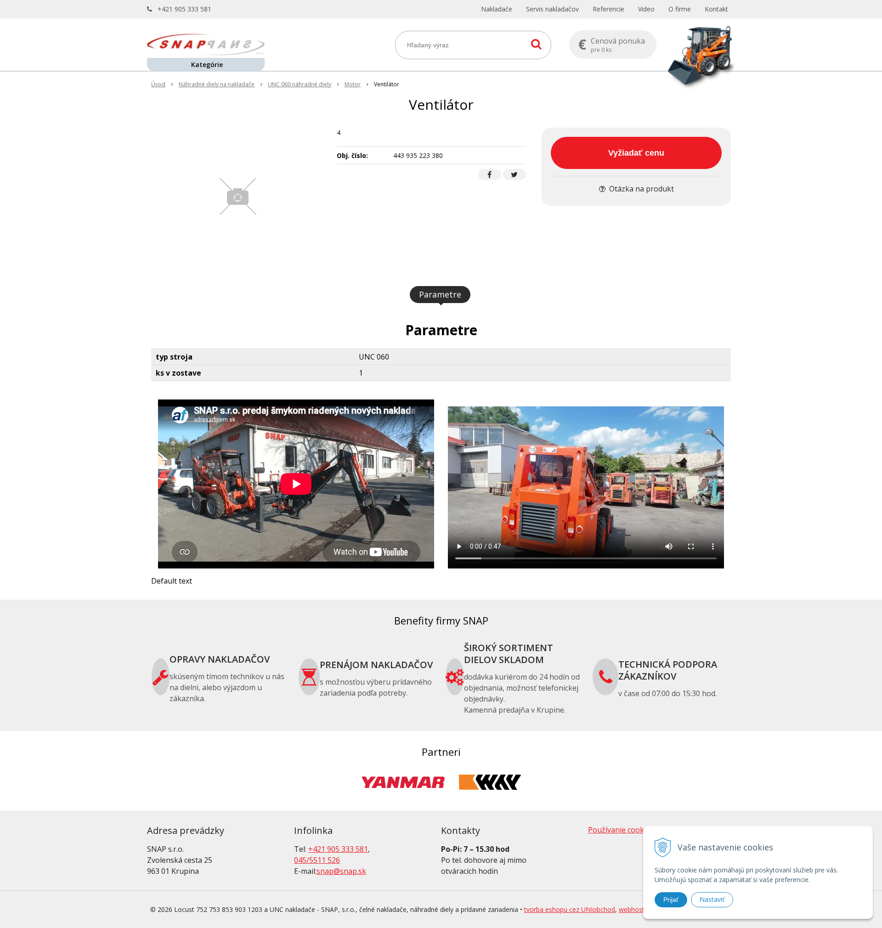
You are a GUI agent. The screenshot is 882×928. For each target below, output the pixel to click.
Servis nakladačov (552, 9)
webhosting (636, 909)
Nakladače (496, 9)
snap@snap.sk (341, 871)
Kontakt (716, 9)
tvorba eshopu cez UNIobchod (569, 909)
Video (646, 9)
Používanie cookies (621, 830)
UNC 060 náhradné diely (299, 84)
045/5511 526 (317, 860)
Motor (353, 84)
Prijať (670, 899)
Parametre (440, 294)
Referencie (608, 9)
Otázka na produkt (640, 189)
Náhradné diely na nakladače (216, 84)
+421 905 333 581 (184, 9)
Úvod (158, 84)
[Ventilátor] (238, 196)
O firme (679, 9)
